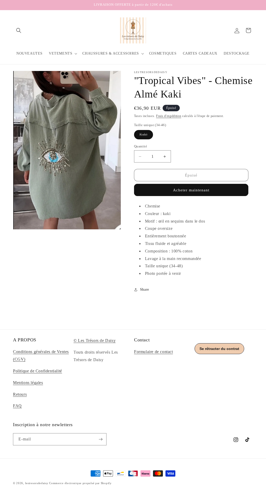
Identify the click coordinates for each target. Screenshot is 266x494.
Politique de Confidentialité (37, 371)
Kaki (146, 135)
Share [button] (144, 289)
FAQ (17, 406)
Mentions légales (28, 382)
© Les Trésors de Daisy (95, 340)
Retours (20, 394)
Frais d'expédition (168, 116)
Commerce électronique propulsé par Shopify (80, 483)
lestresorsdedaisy (36, 483)
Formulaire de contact (153, 351)
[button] (18, 30)
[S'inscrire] (100, 439)
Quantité (140, 146)
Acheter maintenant (191, 190)
